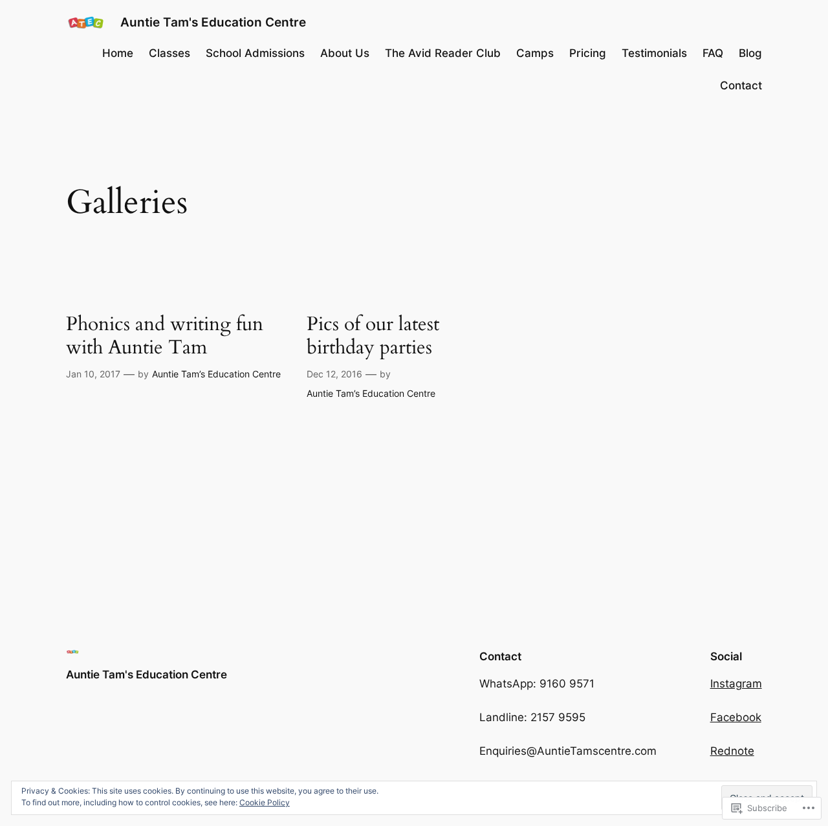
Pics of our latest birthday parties (373, 336)
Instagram (736, 683)
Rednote (732, 750)
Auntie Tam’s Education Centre (216, 373)
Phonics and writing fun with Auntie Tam (164, 336)
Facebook (735, 717)
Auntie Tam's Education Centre (213, 22)
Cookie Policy (264, 802)
